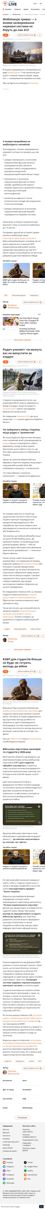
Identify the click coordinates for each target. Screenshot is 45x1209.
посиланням (35, 738)
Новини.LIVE (23, 416)
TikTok (30, 1162)
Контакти (6, 1136)
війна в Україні (36, 629)
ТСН (15, 419)
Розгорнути (22, 1117)
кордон (6, 443)
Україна (8, 9)
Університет (20, 1061)
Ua (35, 4)
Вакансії (6, 1132)
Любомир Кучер (12, 640)
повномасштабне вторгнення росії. (19, 238)
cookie (17, 1207)
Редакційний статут (30, 1140)
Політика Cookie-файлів (29, 1149)
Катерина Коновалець (13, 306)
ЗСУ (6, 295)
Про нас (6, 1129)
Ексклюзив (7, 1099)
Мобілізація (17, 14)
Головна (5, 14)
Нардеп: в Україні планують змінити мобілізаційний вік (15, 501)
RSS (29, 1179)
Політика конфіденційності (29, 1136)
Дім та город (8, 1089)
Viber (8, 1171)
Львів (5, 1108)
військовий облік (20, 629)
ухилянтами (9, 408)
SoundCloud (32, 1175)
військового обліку (29, 563)
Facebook (10, 1179)
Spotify (30, 1171)
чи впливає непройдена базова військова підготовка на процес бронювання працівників (22, 1043)
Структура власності (11, 1142)
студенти (8, 1061)
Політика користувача (27, 1130)
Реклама (6, 1139)
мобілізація (34, 295)
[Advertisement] (22, 113)
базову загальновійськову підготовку (20, 710)
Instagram (10, 1175)
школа (31, 1061)
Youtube (9, 1162)
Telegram (10, 1166)
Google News (33, 1166)
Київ (24, 1099)
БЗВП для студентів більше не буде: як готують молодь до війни (16, 282)
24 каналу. (33, 83)
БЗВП (40, 1061)
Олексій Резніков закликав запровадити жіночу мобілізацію (19, 614)
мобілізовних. (14, 72)
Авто (24, 1080)
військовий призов (18, 295)
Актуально (7, 1080)
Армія (26, 9)
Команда (6, 1145)
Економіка (35, 9)
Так (41, 1207)
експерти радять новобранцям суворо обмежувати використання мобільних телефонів (22, 1018)
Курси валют (8, 1148)
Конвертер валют (10, 1151)
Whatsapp (10, 1183)
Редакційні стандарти (26, 1144)
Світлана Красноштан (13, 1072)
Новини (17, 9)
